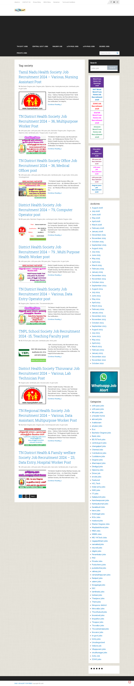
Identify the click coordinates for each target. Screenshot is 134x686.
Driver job (96, 473)
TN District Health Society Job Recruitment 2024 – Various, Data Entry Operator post (45, 294)
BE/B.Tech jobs (26, 341)
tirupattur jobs (98, 619)
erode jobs (96, 477)
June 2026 (96, 214)
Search (118, 53)
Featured (96, 480)
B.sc (93, 429)
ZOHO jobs (96, 659)
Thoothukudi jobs (99, 612)
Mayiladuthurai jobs (100, 527)
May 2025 (96, 258)
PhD (93, 558)
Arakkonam (96, 423)
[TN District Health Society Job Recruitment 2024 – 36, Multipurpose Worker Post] (32, 145)
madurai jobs (97, 521)
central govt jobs (40, 46)
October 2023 (98, 323)
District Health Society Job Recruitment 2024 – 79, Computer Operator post (46, 210)
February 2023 (98, 350)
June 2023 (96, 336)
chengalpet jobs (99, 446)
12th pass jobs (72, 46)
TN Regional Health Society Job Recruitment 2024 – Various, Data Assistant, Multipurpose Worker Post (48, 415)
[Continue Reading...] (55, 104)
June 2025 (96, 255)
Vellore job (96, 646)
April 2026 (96, 221)
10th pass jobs (89, 46)
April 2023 (96, 343)
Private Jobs (22, 53)
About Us (17, 2)
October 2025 (98, 242)
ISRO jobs (96, 490)
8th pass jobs (46, 131)
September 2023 (99, 326)
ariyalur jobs (97, 426)
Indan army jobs (98, 487)
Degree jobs (104, 46)
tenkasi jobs (97, 595)
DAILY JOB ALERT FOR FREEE (23, 683)
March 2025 (97, 265)
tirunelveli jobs (98, 615)
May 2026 (96, 218)
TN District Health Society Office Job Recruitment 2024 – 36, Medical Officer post (48, 165)
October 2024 (98, 282)
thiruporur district (99, 605)
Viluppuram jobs (99, 649)
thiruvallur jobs (98, 608)
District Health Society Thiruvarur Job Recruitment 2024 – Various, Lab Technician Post (49, 373)
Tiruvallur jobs (98, 625)
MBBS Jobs (97, 534)
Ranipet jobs (97, 578)
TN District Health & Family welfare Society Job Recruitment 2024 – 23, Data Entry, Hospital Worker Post (47, 457)
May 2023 (96, 340)
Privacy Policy (37, 2)
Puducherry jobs (99, 565)
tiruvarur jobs (44, 383)
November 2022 (99, 360)
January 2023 (97, 353)
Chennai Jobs (97, 450)
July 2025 (96, 252)
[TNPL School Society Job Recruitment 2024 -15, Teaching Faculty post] (32, 353)
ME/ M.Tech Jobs (99, 537)
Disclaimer (56, 2)
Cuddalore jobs (98, 456)
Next (33, 496)
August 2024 (97, 289)
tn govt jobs (22, 46)
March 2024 (97, 306)
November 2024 (99, 279)
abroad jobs (97, 419)
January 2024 (97, 313)
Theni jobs (96, 602)
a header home (98, 416)
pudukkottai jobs (99, 568)
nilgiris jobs (96, 551)
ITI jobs (95, 494)
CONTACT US (26, 2)
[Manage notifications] (129, 682)
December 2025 (99, 235)
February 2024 (98, 309)
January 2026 (97, 231)
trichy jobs (74, 175)
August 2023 (97, 329)
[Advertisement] (67, 29)
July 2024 (96, 292)
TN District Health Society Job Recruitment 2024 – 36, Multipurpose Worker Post (48, 121)
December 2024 (99, 275)
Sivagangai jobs (98, 585)
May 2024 (96, 299)
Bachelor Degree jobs (28, 86)
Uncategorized (24, 177)
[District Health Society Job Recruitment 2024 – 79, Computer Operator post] (32, 231)
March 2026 (97, 225)
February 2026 (98, 228)
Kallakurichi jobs (98, 497)
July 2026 (96, 211)
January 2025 (97, 272)
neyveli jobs (97, 548)
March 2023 (97, 346)
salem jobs (96, 581)
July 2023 (96, 333)
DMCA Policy (47, 2)
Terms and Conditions (68, 2)
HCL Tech (96, 483)
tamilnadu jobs (74, 86)
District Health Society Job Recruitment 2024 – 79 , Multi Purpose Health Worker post (49, 252)
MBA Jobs (96, 531)
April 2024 (96, 302)
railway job (57, 46)
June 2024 (96, 296)
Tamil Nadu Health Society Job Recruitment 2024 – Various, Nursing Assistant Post (48, 77)
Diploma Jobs (50, 86)
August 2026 (97, 208)
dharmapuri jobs (99, 463)
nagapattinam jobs (100, 541)
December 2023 (99, 316)
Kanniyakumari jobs (61, 86)
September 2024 (99, 286)
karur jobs (35, 341)
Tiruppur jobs (43, 133)
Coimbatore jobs (99, 453)
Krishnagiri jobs (98, 514)
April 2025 (96, 262)
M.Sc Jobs (96, 517)
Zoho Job (96, 656)
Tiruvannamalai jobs (46, 303)
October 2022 (98, 363)
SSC (93, 588)
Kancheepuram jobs (52, 425)
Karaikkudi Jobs (98, 507)
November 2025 (99, 238)
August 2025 (97, 248)
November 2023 (99, 319)
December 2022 (99, 357)
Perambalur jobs (99, 554)
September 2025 (99, 245)
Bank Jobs (96, 436)
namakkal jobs (98, 544)
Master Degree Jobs (65, 219)
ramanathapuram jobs (101, 575)
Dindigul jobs (97, 466)
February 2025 (98, 269)
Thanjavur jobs (98, 598)
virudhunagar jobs (99, 652)
